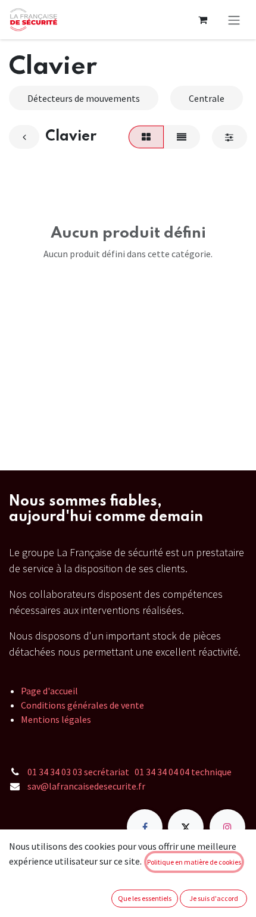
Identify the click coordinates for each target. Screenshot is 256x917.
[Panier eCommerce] (202, 19)
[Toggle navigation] (234, 19)
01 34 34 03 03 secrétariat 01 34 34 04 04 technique (129, 772)
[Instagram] (227, 827)
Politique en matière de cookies (194, 861)
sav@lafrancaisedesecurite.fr (86, 786)
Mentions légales (56, 719)
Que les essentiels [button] (144, 898)
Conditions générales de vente (82, 705)
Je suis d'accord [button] (213, 898)
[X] (186, 827)
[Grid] (146, 137)
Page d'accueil (49, 691)
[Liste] (182, 137)
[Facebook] (145, 827)
